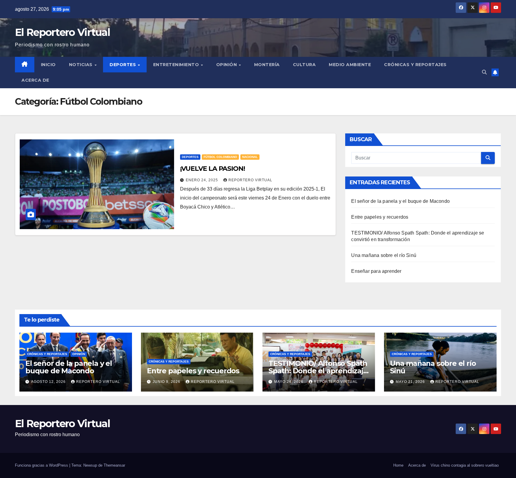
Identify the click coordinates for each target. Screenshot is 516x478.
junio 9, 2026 (167, 382)
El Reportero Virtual (62, 32)
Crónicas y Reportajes (415, 64)
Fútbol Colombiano (220, 157)
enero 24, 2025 (202, 180)
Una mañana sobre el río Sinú (383, 255)
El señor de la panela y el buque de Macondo (400, 201)
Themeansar (114, 465)
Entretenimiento (176, 64)
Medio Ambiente (350, 64)
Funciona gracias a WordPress (42, 465)
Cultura (304, 64)
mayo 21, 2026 (411, 382)
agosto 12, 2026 (49, 382)
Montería (267, 64)
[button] (484, 72)
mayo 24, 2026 (289, 382)
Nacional (250, 157)
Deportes (123, 64)
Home (398, 465)
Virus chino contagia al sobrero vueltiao (465, 465)
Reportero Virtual (250, 180)
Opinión (227, 64)
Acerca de (35, 80)
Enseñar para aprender (376, 271)
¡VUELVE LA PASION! (212, 169)
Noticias (81, 64)
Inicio (48, 64)
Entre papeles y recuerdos (379, 217)
